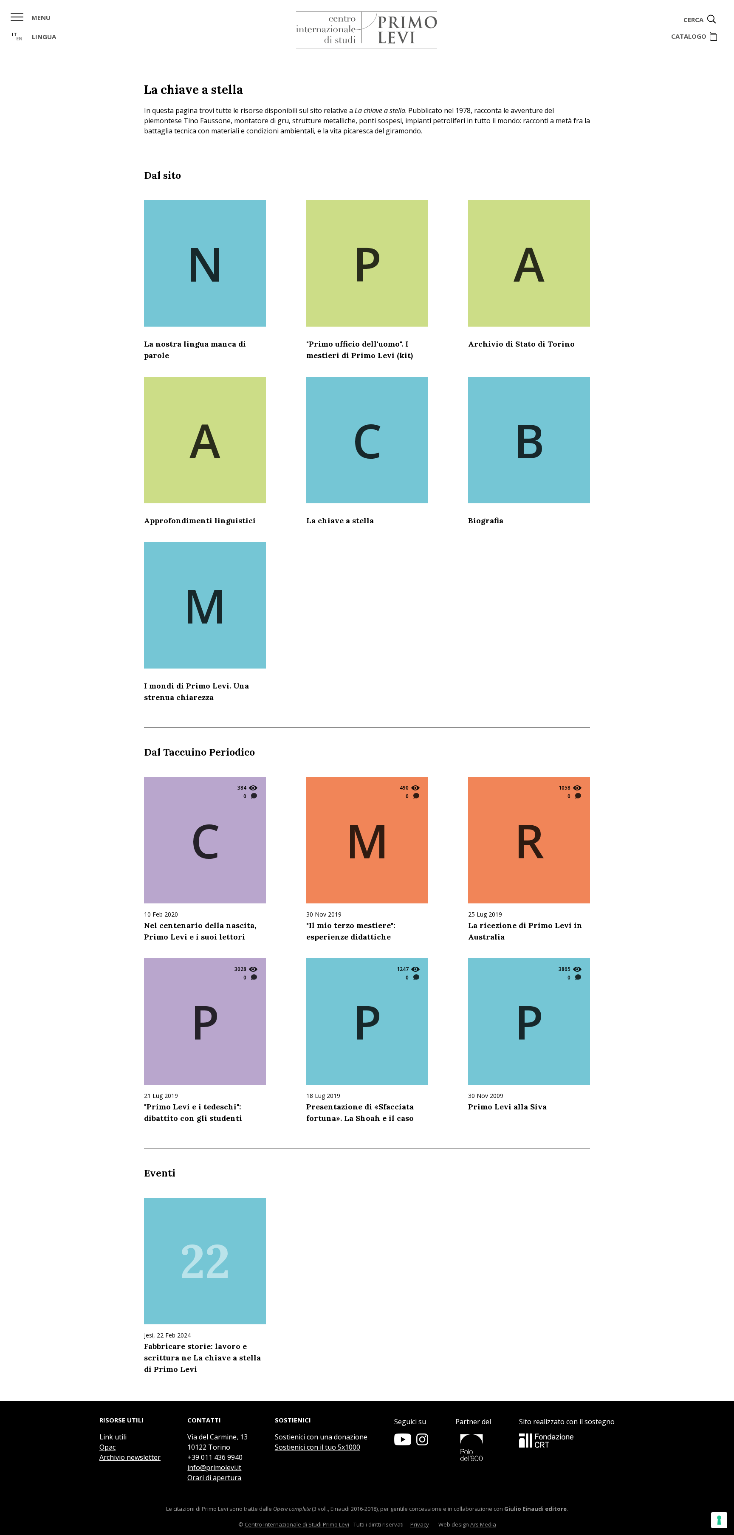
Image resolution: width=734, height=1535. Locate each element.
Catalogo (688, 36)
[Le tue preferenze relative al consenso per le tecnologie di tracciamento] (719, 1520)
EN (19, 38)
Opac (107, 1447)
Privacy (419, 1524)
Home (366, 30)
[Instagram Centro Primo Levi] (422, 1443)
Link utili (113, 1437)
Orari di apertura (214, 1477)
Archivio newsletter (130, 1457)
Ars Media (483, 1524)
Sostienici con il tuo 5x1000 (317, 1447)
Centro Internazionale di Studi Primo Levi (297, 1524)
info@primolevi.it (214, 1467)
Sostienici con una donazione (321, 1437)
